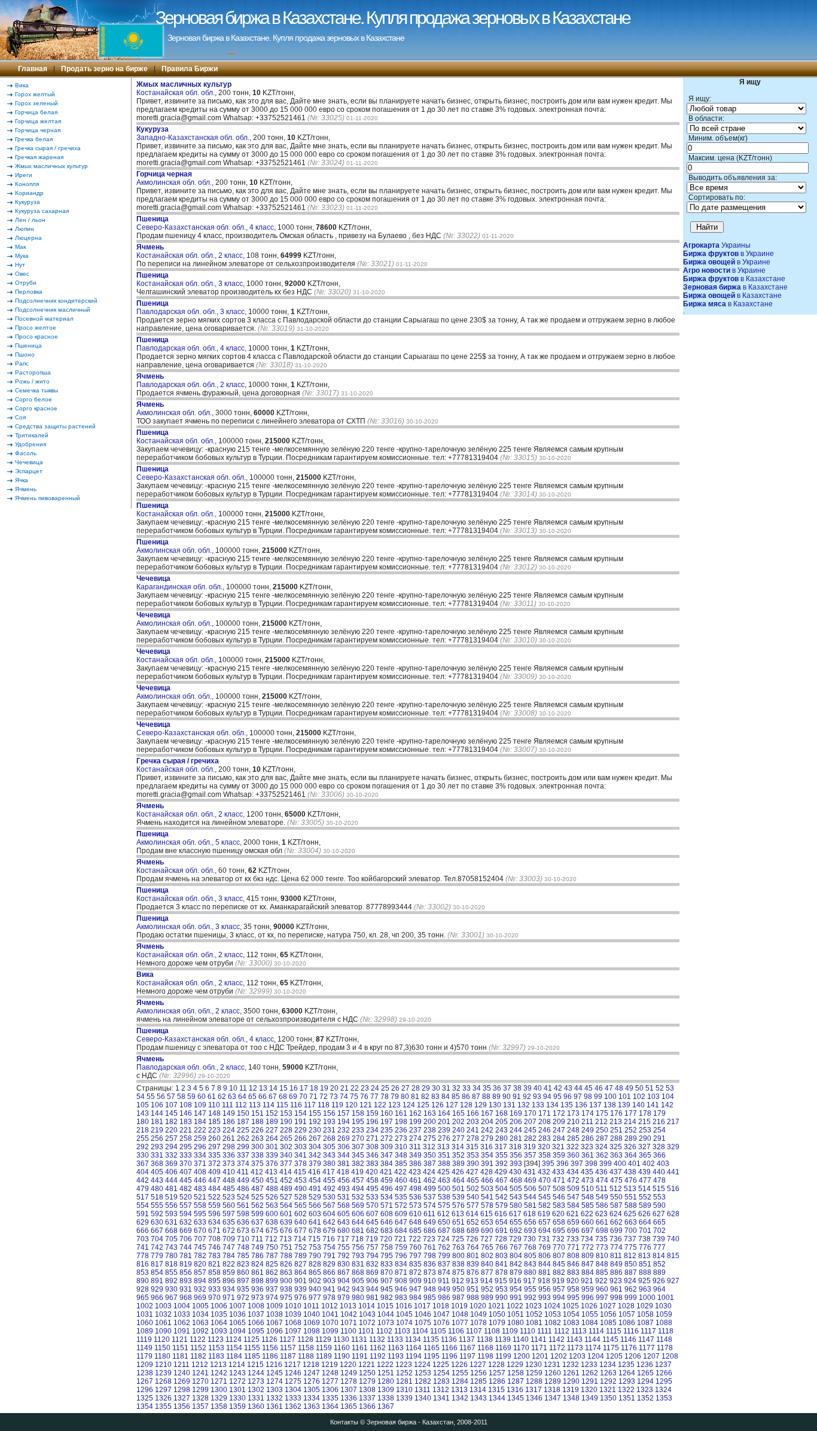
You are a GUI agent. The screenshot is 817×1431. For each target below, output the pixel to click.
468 (516, 1180)
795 (386, 1256)
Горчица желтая (38, 121)
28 (415, 1088)
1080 (515, 1323)
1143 (574, 1339)
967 (171, 1297)
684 (401, 1230)
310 (401, 1147)
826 (286, 1264)
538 (444, 1197)
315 (472, 1147)
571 (386, 1205)
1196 (449, 1356)
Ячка (21, 480)
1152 (198, 1348)
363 (616, 1155)
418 (343, 1172)
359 (559, 1155)
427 (472, 1172)
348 (401, 1155)
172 (559, 1113)
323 (587, 1147)
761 (429, 1247)
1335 (330, 1398)
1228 (496, 1364)
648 (415, 1222)
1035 (219, 1314)
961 (616, 1289)
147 (200, 1113)
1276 (311, 1381)
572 (401, 1205)
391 (487, 1163)
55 (151, 1096)
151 (257, 1113)
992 (530, 1297)
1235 (626, 1364)
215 (644, 1122)
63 (232, 1096)
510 (587, 1189)
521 (200, 1197)
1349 (589, 1398)
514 (644, 1189)
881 (544, 1272)
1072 (367, 1323)
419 (357, 1172)
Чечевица (29, 462)
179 (659, 1113)
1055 (589, 1314)
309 (386, 1147)
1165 (431, 1348)
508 (559, 1189)
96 (567, 1096)
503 (487, 1189)
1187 (288, 1356)
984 (415, 1297)
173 (573, 1113)
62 (222, 1096)
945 (386, 1289)
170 (530, 1113)
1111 (544, 1331)
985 (429, 1297)
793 (358, 1256)
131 (509, 1105)
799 (444, 1256)
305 (329, 1147)
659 (573, 1222)
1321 (607, 1390)
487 (257, 1189)
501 (458, 1189)
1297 (163, 1390)
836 (429, 1264)
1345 (515, 1398)
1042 (348, 1314)
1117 (648, 1331)
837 (444, 1264)
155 (315, 1113)
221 (185, 1130)
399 (605, 1163)
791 (329, 1256)
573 (415, 1205)
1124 (233, 1339)
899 (272, 1281)
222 (200, 1130)
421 (386, 1172)
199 (415, 1122)
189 (272, 1122)
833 (386, 1264)
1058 (645, 1314)
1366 (367, 1406)
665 (659, 1222)
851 (645, 1264)
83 (435, 1096)
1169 (503, 1348)
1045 (404, 1314)
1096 (274, 1331)
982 (386, 1297)
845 (559, 1264)
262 (243, 1138)
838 (458, 1264)
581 (530, 1205)
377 (286, 1163)
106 (157, 1105)
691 (501, 1230)
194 (343, 1122)
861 (257, 1272)
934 (228, 1289)
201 (444, 1122)
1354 (144, 1406)
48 (619, 1088)
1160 (342, 1348)
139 (624, 1105)
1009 (274, 1306)
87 (476, 1096)
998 (616, 1297)
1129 (323, 1339)
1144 (592, 1339)
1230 (533, 1364)
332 (171, 1155)
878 (501, 1272)
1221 (366, 1364)
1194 (414, 1356)
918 (544, 1281)
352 (458, 1155)
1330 (237, 1398)
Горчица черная (37, 130)
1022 (515, 1306)
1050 (497, 1314)
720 (386, 1239)
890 (142, 1281)
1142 (556, 1339)
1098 (311, 1331)
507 (544, 1189)
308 (372, 1147)
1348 (571, 1398)
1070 (330, 1323)
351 (444, 1155)
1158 (306, 1348)
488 (272, 1189)
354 (487, 1155)
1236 (644, 1364)
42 (558, 1088)
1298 (181, 1390)
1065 (237, 1323)
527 (286, 1197)
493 (343, 1189)
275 (429, 1138)
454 (315, 1180)
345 (358, 1155)
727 (486, 1239)
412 (257, 1172)
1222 (385, 1364)
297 (214, 1147)
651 (458, 1222)
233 (358, 1130)
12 (253, 1088)
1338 (385, 1398)
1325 (144, 1398)
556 (171, 1205)
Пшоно (25, 354)
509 (573, 1189)
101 (624, 1096)
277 (458, 1138)
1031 (144, 1314)
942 (343, 1289)
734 (587, 1239)
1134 (413, 1339)
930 (171, 1289)
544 (530, 1197)
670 (200, 1230)
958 (573, 1289)
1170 (521, 1348)
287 (602, 1138)
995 (573, 1297)
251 (616, 1130)
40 (538, 1088)
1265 (645, 1373)
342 (315, 1155)
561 (243, 1205)
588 (630, 1205)
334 (200, 1155)
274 (415, 1138)
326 (630, 1147)
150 (243, 1113)
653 (487, 1222)
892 (171, 1281)
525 (257, 1197)
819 (185, 1264)
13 (263, 1088)
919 (558, 1281)
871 (401, 1272)
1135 (431, 1339)
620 (558, 1214)
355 (501, 1155)
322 (572, 1147)
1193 (396, 1356)
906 (372, 1281)
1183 (216, 1356)
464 (458, 1180)
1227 (478, 1364)
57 (171, 1096)
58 (181, 1096)
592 (157, 1214)
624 (615, 1214)
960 (602, 1289)
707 (200, 1239)
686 (429, 1230)
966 (157, 1297)
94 (547, 1096)
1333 (293, 1398)
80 (405, 1096)
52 (660, 1088)
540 (473, 1197)
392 (501, 1163)
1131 (359, 1339)
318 (515, 1147)
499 (429, 1189)
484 (214, 1189)
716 (328, 1239)
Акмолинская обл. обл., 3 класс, (189, 922)
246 (544, 1130)
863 (286, 1272)
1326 (163, 1398)
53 (670, 1088)
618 (529, 1214)
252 (630, 1130)
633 (200, 1222)
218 (142, 1130)
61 (212, 1096)
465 (473, 1180)
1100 (348, 1331)
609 (401, 1214)
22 (354, 1088)
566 (315, 1205)
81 (415, 1096)
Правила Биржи (189, 69)
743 (171, 1247)
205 (501, 1122)
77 (374, 1096)
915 (501, 1281)
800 (458, 1256)
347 (386, 1155)
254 (659, 1130)
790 (315, 1256)
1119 (144, 1339)
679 (329, 1230)
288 (616, 1138)
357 (530, 1155)
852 (659, 1264)
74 (344, 1096)
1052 (534, 1314)
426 (458, 1172)
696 (573, 1230)
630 (157, 1222)
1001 (665, 1297)
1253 (422, 1373)
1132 (377, 1339)
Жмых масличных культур (51, 166)
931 (185, 1289)
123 (394, 1105)
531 (343, 1197)
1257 (497, 1373)
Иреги (23, 175)
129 (480, 1105)
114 (269, 1105)
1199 (503, 1356)
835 (415, 1264)
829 (329, 1264)
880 (530, 1272)
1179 (144, 1356)
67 (273, 1096)
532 (358, 1197)
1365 (348, 1406)
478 (659, 1180)
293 (157, 1147)
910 (429, 1281)
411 (243, 1172)
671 (214, 1230)
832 (372, 1264)
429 (501, 1172)
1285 (478, 1381)
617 (515, 1214)
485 (228, 1189)
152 (272, 1113)
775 (630, 1247)
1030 (663, 1306)
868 (358, 1272)
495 (372, 1189)
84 (445, 1096)
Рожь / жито (32, 381)
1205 (614, 1356)
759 (401, 1247)
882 (559, 1272)
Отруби (25, 282)
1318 (552, 1390)
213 (615, 1122)
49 (629, 1088)
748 (243, 1247)
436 (601, 1172)
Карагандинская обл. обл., (181, 582)
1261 (571, 1373)
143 (142, 1113)
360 (573, 1155)
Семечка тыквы (36, 390)
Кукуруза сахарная (42, 211)
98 (588, 1096)
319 (529, 1147)
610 (415, 1214)
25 (385, 1088)
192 (315, 1122)
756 (358, 1247)
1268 (163, 1381)
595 (200, 1214)
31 (446, 1088)
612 (443, 1214)
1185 (252, 1356)
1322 (626, 1390)
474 (602, 1180)
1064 (219, 1323)
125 (423, 1105)
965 (142, 1297)
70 (303, 1096)
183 (185, 1122)
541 (487, 1197)
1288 (534, 1381)
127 (452, 1105)
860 (243, 1272)
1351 (626, 1398)
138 (609, 1105)
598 (243, 1214)
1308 (367, 1390)
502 (473, 1189)
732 (558, 1239)
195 (358, 1122)
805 (530, 1256)
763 (458, 1247)
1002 (144, 1306)
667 (157, 1230)
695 (559, 1230)
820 (200, 1264)
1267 (144, 1381)
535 (401, 1197)
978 (329, 1297)
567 (329, 1205)
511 (602, 1189)
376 (272, 1163)
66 (262, 1096)
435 (587, 1172)
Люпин (24, 229)
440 (659, 1172)
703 (142, 1239)
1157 (288, 1348)
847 (587, 1264)
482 (185, 1189)
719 (371, 1239)
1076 (441, 1323)
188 (257, 1122)
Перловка (28, 291)
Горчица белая (36, 112)
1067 (274, 1323)
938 (286, 1289)
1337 (367, 1398)
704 (157, 1239)
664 (645, 1222)
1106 (456, 1331)
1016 (403, 1306)
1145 (610, 1339)
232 (343, 1130)
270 (358, 1138)
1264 (626, 1373)
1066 (256, 1323)
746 (214, 1247)
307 (358, 1147)
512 (615, 1189)
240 (458, 1130)
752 (300, 1247)
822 (228, 1264)
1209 (144, 1364)
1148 (664, 1339)
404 (142, 1172)
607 (372, 1214)
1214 (236, 1364)
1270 (200, 1381)
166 (473, 1113)
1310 (404, 1390)
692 (516, 1230)
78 (384, 1096)
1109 (510, 1331)
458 (372, 1180)
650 (444, 1222)
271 (372, 1138)
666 (142, 1230)
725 (458, 1239)
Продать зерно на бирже (104, 69)
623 (601, 1214)
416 (314, 1172)
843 (530, 1264)
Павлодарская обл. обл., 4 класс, (192, 344)
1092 (200, 1331)
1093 (219, 1331)
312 (429, 1147)
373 (228, 1163)
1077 (460, 1323)
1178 (665, 1348)
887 (630, 1272)
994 (559, 1297)
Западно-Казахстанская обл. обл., (194, 133)
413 (271, 1172)
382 (358, 1163)
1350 (608, 1398)
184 (200, 1122)
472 (573, 1180)
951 (473, 1289)
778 (142, 1256)
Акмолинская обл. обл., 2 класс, (189, 1006)
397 (577, 1163)
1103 (402, 1331)
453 (300, 1180)
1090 (163, 1331)
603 (315, 1214)
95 (557, 1096)
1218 (311, 1364)
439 (644, 1172)
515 (659, 1189)
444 (171, 1180)
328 (659, 1147)
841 (501, 1264)
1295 (664, 1381)
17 (304, 1088)
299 (243, 1147)
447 (214, 1180)
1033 (181, 1314)
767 (516, 1247)
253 (645, 1130)
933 (214, 1289)
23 (365, 1088)
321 (558, 1147)
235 (386, 1130)
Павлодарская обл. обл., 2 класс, (192, 380)
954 (516, 1289)
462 (429, 1180)
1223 (403, 1364)
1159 (324, 1348)
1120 (162, 1339)
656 (530, 1222)
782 (200, 1256)
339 (272, 1155)
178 (645, 1113)
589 (645, 1205)
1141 (539, 1339)
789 (300, 1256)
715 (314, 1239)
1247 (311, 1373)
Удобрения (30, 444)
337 (243, 1155)
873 (429, 1272)
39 (527, 1088)
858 (214, 1272)
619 (544, 1214)
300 (257, 1147)
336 (228, 1155)
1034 (200, 1314)
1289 (552, 1381)
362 (602, 1155)
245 (530, 1130)
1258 (515, 1373)
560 (228, 1205)
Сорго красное (36, 408)
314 (458, 1147)
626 (644, 1214)
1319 (570, 1390)
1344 (497, 1398)
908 (401, 1281)
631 (171, 1222)
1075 (422, 1323)
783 (214, 1256)
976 (300, 1297)
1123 (216, 1339)
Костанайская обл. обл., (183, 88)
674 (257, 1230)
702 (659, 1230)
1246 (293, 1373)
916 (515, 1281)
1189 (324, 1356)
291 (659, 1138)
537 (429, 1197)
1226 (459, 1364)
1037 (256, 1314)
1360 (256, 1406)
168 (501, 1113)
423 (414, 1172)
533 (372, 1197)
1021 (496, 1306)
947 (415, 1289)
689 (473, 1230)
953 (501, 1289)
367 (142, 1163)
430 (515, 1172)
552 (645, 1197)
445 (185, 1180)
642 (329, 1222)
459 (386, 1180)
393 (516, 1163)
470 (544, 1180)
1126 (269, 1339)
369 (171, 1163)
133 (538, 1105)
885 (602, 1272)
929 (157, 1289)
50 (639, 1088)
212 (601, 1122)
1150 (162, 1348)
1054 (571, 1314)
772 (587, 1247)
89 (496, 1096)
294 (171, 1147)
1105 (438, 1331)
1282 (422, 1381)
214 (630, 1122)
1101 (366, 1331)
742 (157, 1247)
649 (429, 1222)
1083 (571, 1323)
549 (602, 1197)
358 (544, 1155)
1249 (348, 1373)
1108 (492, 1331)
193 (329, 1122)
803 (501, 1256)
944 (372, 1289)
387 (429, 1163)
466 (487, 1180)
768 (530, 1247)
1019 (459, 1306)
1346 (534, 1398)
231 (329, 1130)
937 (272, 1289)
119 (337, 1105)
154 (300, 1113)
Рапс (22, 363)
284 (559, 1138)
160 (386, 1113)
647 (401, 1222)
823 (243, 1264)
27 (405, 1088)
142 (667, 1105)
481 (171, 1189)
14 (273, 1088)
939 (300, 1289)
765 (487, 1247)
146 (185, 1113)
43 (568, 1088)
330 (142, 1155)
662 (616, 1222)
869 (372, 1272)
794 (372, 1256)
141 (653, 1105)
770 (559, 1247)
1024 (552, 1306)
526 (272, 1197)
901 (300, 1281)
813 (644, 1256)
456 (343, 1180)
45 (588, 1088)
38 (517, 1088)
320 (544, 1147)
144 (157, 1113)
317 (501, 1147)
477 (645, 1180)
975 (286, 1297)
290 (645, 1138)
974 (272, 1297)
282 (530, 1138)
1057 (626, 1314)
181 (157, 1122)
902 (315, 1281)
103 (653, 1096)
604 (329, 1214)
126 (437, 1105)
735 (601, 1239)
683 (386, 1230)
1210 (163, 1364)
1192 (378, 1356)
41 (548, 1088)
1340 (422, 1398)
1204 (595, 1356)
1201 (540, 1356)
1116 (631, 1331)
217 (673, 1122)
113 (255, 1105)
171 (544, 1113)
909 (415, 1281)
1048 (460, 1314)
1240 (181, 1373)
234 (372, 1130)
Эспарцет (28, 471)
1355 (163, 1406)
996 (587, 1297)
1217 (292, 1364)
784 (228, 1256)
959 (587, 1289)
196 (372, 1122)
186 (228, 1122)
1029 (644, 1306)
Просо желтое (35, 327)
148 (214, 1113)
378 (300, 1163)
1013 (348, 1306)
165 (458, 1113)
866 (329, 1272)
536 (415, 1197)
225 (243, 1130)
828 (315, 1264)
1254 (441, 1373)
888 (645, 1272)
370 (185, 1163)
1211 (181, 1364)
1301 (237, 1390)
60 (201, 1096)
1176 (629, 1348)
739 (659, 1239)
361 (587, 1155)
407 (185, 1172)
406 (171, 1172)
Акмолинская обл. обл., (175, 178)
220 (171, 1130)
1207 (651, 1356)
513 (630, 1189)
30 (436, 1088)
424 (429, 1172)
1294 (645, 1381)
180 (142, 1122)
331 (157, 1155)
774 (616, 1247)
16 (293, 1088)
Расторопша (33, 372)
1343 (478, 1398)
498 (415, 1189)
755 (343, 1247)
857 (200, 1272)
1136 (449, 1339)
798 (429, 1256)
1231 (552, 1364)
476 (630, 1180)
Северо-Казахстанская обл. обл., (192, 473)
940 (315, 1289)
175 (602, 1113)
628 (673, 1214)
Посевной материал (44, 318)
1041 (330, 1314)
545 (544, 1197)
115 (282, 1105)
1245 (274, 1373)
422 (400, 1172)
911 (444, 1281)
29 (426, 1088)
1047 (441, 1314)
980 (358, 1297)
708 (214, 1239)
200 (429, 1122)
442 (142, 1180)
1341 (441, 1398)
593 (171, 1214)
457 (358, 1180)
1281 (404, 1381)
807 (559, 1256)
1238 (144, 1373)
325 (615, 1147)
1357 (200, 1406)
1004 (181, 1306)
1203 (577, 1356)
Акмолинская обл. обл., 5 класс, (189, 838)
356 (516, 1155)
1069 (311, 1323)
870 (386, 1272)
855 (171, 1272)
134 (552, 1105)
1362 (293, 1406)
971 (228, 1297)
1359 (237, 1406)
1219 (329, 1364)
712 (271, 1239)
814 (659, 1256)
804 (516, 1256)
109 (200, 1105)
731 (544, 1239)
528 (300, 1197)
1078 (478, 1323)
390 (473, 1163)
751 (286, 1247)
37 (507, 1088)
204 (487, 1122)
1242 (219, 1373)
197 (386, 1122)
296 (200, 1147)
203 (473, 1122)
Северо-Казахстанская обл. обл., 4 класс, (207, 223)
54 (140, 1096)
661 (602, 1222)
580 (516, 1205)
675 (272, 1230)
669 (185, 1230)
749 (257, 1247)
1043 (367, 1314)
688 (458, 1230)
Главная (32, 69)
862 (272, 1272)
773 (602, 1247)
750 (272, 1247)
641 (315, 1222)
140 (638, 1105)
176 (616, 1113)
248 (573, 1130)
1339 (404, 1398)
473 (587, 1180)
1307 (348, 1390)
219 (157, 1130)
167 (487, 1113)
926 (659, 1281)
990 (501, 1297)
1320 (589, 1390)
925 (644, 1281)
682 (372, 1230)
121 (365, 1105)
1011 (311, 1306)
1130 (341, 1339)
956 (544, 1289)
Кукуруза (27, 202)
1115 (613, 1331)
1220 (348, 1364)
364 (630, 1155)
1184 (234, 1356)
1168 (485, 1348)
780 (171, 1256)
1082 (552, 1323)
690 (487, 1230)
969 (200, 1297)
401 (634, 1163)
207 (530, 1122)
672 (228, 1230)
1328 (200, 1398)
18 (314, 1088)
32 (456, 1088)
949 (444, 1289)
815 (673, 1256)
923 (615, 1281)
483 (200, 1189)
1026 (589, 1306)
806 (544, 1256)
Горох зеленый (36, 103)
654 (501, 1222)
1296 (144, 1390)
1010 (293, 1306)
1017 (422, 1306)
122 (380, 1105)
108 (185, 1105)
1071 (348, 1323)
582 (544, 1205)
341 (300, 1155)
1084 (589, 1323)
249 (587, 1130)
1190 (342, 1356)
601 (286, 1214)
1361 (274, 1406)
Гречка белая (34, 139)
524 (243, 1197)
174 (587, 1113)
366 (659, 1155)
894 (200, 1281)
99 (598, 1096)
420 (371, 1172)
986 (444, 1297)
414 (285, 1172)
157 (343, 1113)
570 (372, 1205)
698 (602, 1230)
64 (242, 1096)
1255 (460, 1373)
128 (466, 1105)
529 (315, 1197)
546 (559, 1197)
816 (142, 1264)
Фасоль (25, 453)
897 (243, 1281)
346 (372, 1155)
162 (415, 1113)
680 (343, 1230)
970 (214, 1297)
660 (587, 1222)
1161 (360, 1348)
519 (171, 1197)
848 (602, 1264)
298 (228, 1147)
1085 (608, 1323)
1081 (534, 1323)
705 (171, 1239)
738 (644, 1239)
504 (501, 1189)
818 (171, 1264)
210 (573, 1122)
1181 (180, 1356)
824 (257, 1264)
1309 (385, 1390)
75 (354, 1096)
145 (171, 1113)
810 (602, 1256)
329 (673, 1147)
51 (649, 1088)
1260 (552, 1373)
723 (429, 1239)
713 (285, 1239)
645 (372, 1222)
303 (300, 1147)
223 (214, 1130)
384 (386, 1163)
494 (358, 1189)
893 (185, 1281)
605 (343, 1214)
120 (351, 1105)
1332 (274, 1398)
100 (610, 1096)
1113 (579, 1331)
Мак (20, 246)
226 (257, 1130)
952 (487, 1289)
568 (343, 1205)
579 (501, 1205)
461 (415, 1180)
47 (609, 1088)
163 (429, 1113)
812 (630, 1256)
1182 (198, 1356)
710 (243, 1239)
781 (185, 1256)
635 (228, 1222)
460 (401, 1180)
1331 (256, 1398)
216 (659, 1122)
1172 (557, 1348)
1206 (632, 1356)
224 (228, 1130)
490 (300, 1189)
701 (645, 1230)
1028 (626, 1306)
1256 (478, 1373)
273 (401, 1138)
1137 (467, 1339)
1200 (521, 1356)
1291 (589, 1381)
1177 (647, 1348)
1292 (608, 1381)
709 (228, 1239)
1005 (200, 1306)
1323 (644, 1390)
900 (286, 1281)
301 (272, 1147)
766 (501, 1247)
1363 (311, 1406)
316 (486, 1147)
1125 (251, 1339)
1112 (561, 1331)
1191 (360, 1356)
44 (578, 1088)
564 (286, 1205)
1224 (422, 1364)
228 (286, 1130)
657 (544, 1222)
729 (515, 1239)
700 (630, 1230)
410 (228, 1172)
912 (458, 1281)
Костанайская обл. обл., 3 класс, (191, 279)
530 (329, 1197)
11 (243, 1088)
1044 (385, 1314)
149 (228, 1113)
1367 (385, 1406)
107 (171, 1105)
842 (516, 1264)
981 (372, 1297)
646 (386, 1222)
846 (573, 1264)
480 (157, 1189)
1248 (330, 1373)
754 (329, 1247)
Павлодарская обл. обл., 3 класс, (192, 307)
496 (386, 1189)
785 (243, 1256)
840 (487, 1264)
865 (315, 1272)
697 (587, 1230)
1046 (422, 1314)
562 (257, 1205)
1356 (181, 1406)
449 (243, 1180)
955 (530, 1289)
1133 (395, 1339)
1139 (503, 1339)
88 (486, 1096)
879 (516, 1272)
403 (663, 1163)
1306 (330, 1390)
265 (286, 1138)
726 (472, 1239)
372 (214, 1163)
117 (310, 1105)
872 (415, 1272)
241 (473, 1130)
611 (429, 1214)
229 (300, 1130)
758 (386, 1247)
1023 (533, 1306)
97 (578, 1096)
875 (458, 1272)
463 (444, 1180)
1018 (440, 1306)
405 (157, 1172)
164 (444, 1113)
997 (602, 1297)
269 (343, 1138)
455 (329, 1180)
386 (415, 1163)
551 (630, 1197)
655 (516, 1222)
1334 (311, 1398)
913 (472, 1281)
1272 (237, 1381)
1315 (496, 1390)
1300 (219, 1390)
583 (559, 1205)
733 (572, 1239)
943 (358, 1289)
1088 (664, 1323)
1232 (570, 1364)
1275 (293, 1381)
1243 (237, 1373)
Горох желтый (35, 94)
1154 (234, 1348)
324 (601, 1147)
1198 (485, 1356)
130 (495, 1105)
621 (572, 1214)
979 (343, 1297)
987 (458, 1297)
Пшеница (28, 345)
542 (501, 1197)
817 (157, 1264)
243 (501, 1130)
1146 (628, 1339)
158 (358, 1113)
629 (142, 1222)
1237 (663, 1364)
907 (386, 1281)
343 (329, 1155)
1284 (460, 1381)
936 (257, 1289)
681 (358, 1230)
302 (286, 1147)
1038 (274, 1314)
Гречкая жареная (39, 157)
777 (659, 1247)
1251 (385, 1373)
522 (214, 1197)
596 (214, 1214)
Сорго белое (33, 399)
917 (529, 1281)
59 (191, 1096)
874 (444, 1272)
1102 (384, 1331)
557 (185, 1205)
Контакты (344, 1422)
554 (142, 1205)
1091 (181, 1331)
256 (157, 1138)
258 (185, 1138)
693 (530, 1230)
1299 (200, 1390)
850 (630, 1264)
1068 (293, 1323)
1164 (414, 1348)
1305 (311, 1390)
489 (286, 1189)
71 (313, 1096)
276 (444, 1138)
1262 (589, 1373)
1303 (274, 1390)
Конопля (27, 184)
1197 (467, 1356)
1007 (237, 1306)
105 (142, 1105)
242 (487, 1130)
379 (315, 1163)
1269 (181, 1381)
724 (443, 1239)
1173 (575, 1348)
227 (272, 1130)
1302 (256, 1390)
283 (544, 1138)
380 (329, 1163)
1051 (515, 1314)
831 (358, 1264)
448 (228, 1180)
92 (527, 1096)
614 (472, 1214)
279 (487, 1138)
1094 (237, 1331)
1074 (404, 1323)
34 (476, 1088)
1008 (256, 1306)
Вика (22, 85)
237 (415, 1130)
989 (487, 1297)
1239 (163, 1373)
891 (157, 1281)
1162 (378, 1348)
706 (185, 1239)
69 (293, 1096)
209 (559, 1122)
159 (372, 1113)
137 (595, 1105)
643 (343, 1222)
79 (395, 1096)
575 (444, 1205)
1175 (611, 1348)
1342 (460, 1398)
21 (344, 1088)
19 (324, 1088)
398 (591, 1163)
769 (544, 1247)
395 (548, 1163)
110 (214, 1105)
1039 (293, 1314)
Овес (22, 273)
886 (616, 1272)
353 (473, 1155)
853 (142, 1272)
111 (227, 1105)
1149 (144, 1348)
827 (300, 1264)
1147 (646, 1339)
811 (616, 1256)
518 (157, 1197)
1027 (607, 1306)
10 (233, 1088)
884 (587, 1272)
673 (243, 1230)
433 (558, 1172)
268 (329, 1138)
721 (400, 1239)
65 (252, 1096)
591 (142, 1214)
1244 (256, 1373)
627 (659, 1214)
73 (334, 1096)
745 (200, 1247)
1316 (515, 1390)
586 (602, 1205)
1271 (219, 1381)
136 (581, 1105)
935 (243, 1289)
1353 (664, 1398)
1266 (664, 1373)
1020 (478, 1306)
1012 (329, 1306)
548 (587, 1197)
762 (444, 1247)
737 (630, 1239)
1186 (270, 1356)
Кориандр (29, 193)
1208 (669, 1356)
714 (300, 1239)
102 (639, 1096)
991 (516, 1297)
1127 (287, 1339)
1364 (330, 1406)
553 (659, 1197)
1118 (665, 1331)
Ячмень (25, 489)
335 (214, 1155)
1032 (163, 1314)
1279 (367, 1381)
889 (659, 1272)
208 (544, 1122)
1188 (306, 1356)
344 (343, 1155)
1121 (180, 1339)
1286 (497, 1381)
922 (601, 1281)
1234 (607, 1364)
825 (272, 1264)
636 (243, 1222)
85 (456, 1096)
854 (157, 1272)
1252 (404, 1373)
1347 (552, 1398)
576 (458, 1205)
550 (616, 1197)
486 (243, 1189)
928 (142, 1289)
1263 (608, 1373)
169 (516, 1113)
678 (315, 1230)
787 (272, 1256)
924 (630, 1281)
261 (228, 1138)
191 (300, 1122)
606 (358, 1214)
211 (587, 1122)
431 (529, 1172)
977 (315, 1297)
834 (401, 1264)
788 (286, 1256)
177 (630, 1113)
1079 (497, 1323)
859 (228, 1272)
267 (315, 1138)
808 (573, 1256)
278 (473, 1138)
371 (200, 1163)
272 (386, 1138)
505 (516, 1189)
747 (228, 1247)
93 (537, 1096)
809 (587, 1256)
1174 (593, 1348)
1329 (219, 1398)
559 (214, 1205)
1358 (219, 1406)
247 (559, 1130)
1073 (385, 1323)
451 (272, 1180)
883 (573, 1272)
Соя (20, 417)
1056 (608, 1314)
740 (673, 1239)
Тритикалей (31, 435)
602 (300, 1214)
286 (587, 1138)
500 (444, 1189)
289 (630, 1138)
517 (142, 1197)
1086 (626, 1323)
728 (501, 1239)
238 (429, 1130)
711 (257, 1239)
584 (573, 1205)
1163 (396, 1348)
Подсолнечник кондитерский (56, 300)
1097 (293, 1331)
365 (645, 1155)
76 (364, 1096)
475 (616, 1180)
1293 (626, 1381)
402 (648, 1163)
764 (473, 1247)
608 (386, 1214)
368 (157, 1163)
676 (286, 1230)
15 (283, 1088)
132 (523, 1105)
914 (486, 1281)
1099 (330, 1331)
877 (487, 1272)
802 (487, 1256)
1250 (367, 1373)
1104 (420, 1331)
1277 (330, 1381)
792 (343, 1256)
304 (315, 1147)
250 (602, 1130)
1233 (589, 1364)
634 (214, 1222)
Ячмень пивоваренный (47, 498)
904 (343, 1281)
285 (573, 1138)
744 (185, 1247)
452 (286, 1180)
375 (257, 1163)
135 (566, 1105)
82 (425, 1096)
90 (506, 1096)
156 (329, 1113)
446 (200, 1180)
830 (343, 1264)
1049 (478, 1314)
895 (214, 1281)
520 (185, 1197)
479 (142, 1189)
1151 (180, 1348)
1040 (311, 1314)
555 (157, 1205)
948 (429, 1289)
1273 (256, 1381)
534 (386, 1197)
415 (300, 1172)
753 (315, 1247)
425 (443, 1172)
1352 (645, 1398)
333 (185, 1155)
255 (142, 1138)
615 (486, 1214)
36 (497, 1088)
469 (530, 1180)
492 (329, 1189)
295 (185, 1147)
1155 (252, 1348)
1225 (440, 1364)
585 (587, 1205)
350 (429, 1155)
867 (343, 1272)
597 (228, 1214)
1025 (570, 1306)
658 (559, 1222)
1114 (596, 1331)
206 (516, 1122)
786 (257, 1256)
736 (615, 1239)
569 (358, 1205)
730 (529, 1239)
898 (257, 1281)
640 (300, 1222)
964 (659, 1289)
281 (516, 1138)
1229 (515, 1364)
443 (157, 1180)
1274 (274, 1381)
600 (272, 1214)
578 (487, 1205)
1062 (181, 1323)
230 (315, 1130)
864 (300, 1272)
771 (573, 1247)
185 (214, 1122)
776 (645, 1247)
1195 (431, 1356)
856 (185, 1272)
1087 (645, 1323)
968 (185, 1297)
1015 (385, 1306)
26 (395, 1088)
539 (458, 1197)
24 (375, 1088)
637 (257, 1222)
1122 (198, 1339)
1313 (459, 1390)
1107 (474, 1331)
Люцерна (28, 238)
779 (157, 1256)
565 (300, 1205)
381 (343, 1163)
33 (466, 1088)
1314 (478, 1390)
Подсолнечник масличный (52, 309)
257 (171, 1138)
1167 (467, 1348)
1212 (199, 1364)
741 (142, 1247)
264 (272, 1138)
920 (572, 1281)
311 (415, 1147)
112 (241, 1105)
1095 (256, 1331)
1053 (552, 1314)
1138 (485, 1339)
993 (544, 1297)
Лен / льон (30, 220)
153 (286, 1113)
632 (185, 1222)
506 (530, 1189)
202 (458, 1122)
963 (645, 1289)
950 (458, 1289)
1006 (219, 1306)
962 (630, 1289)
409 (214, 1172)
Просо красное (36, 336)
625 (630, 1214)
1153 (216, 1348)
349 (415, 1155)
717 (343, 1239)
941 (329, 1289)
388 (444, 1163)
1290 (571, 1381)
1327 (181, 1398)
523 (228, 1197)
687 (444, 1230)
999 (630, 1297)
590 (659, 1205)
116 (296, 1105)
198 (401, 1122)
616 (501, 1214)
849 (616, 1264)
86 (466, 1096)
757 (372, 1247)
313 (443, 1147)
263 (257, 1138)
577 (473, 1205)
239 (444, 1130)
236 (401, 1130)
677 (300, 1230)
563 (272, 1205)
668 (171, 1230)
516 (673, 1189)
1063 (200, 1323)
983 (401, 1297)
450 (257, 1180)
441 (673, 1172)
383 (372, 1163)
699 (616, 1230)
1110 (527, 1331)
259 (200, 1138)
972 (243, 1297)
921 (587, 1281)
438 (630, 1172)
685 (415, 1230)
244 (516, 1130)
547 (573, 1197)
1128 (305, 1339)
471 (559, 1180)
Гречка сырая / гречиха (48, 148)
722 (414, 1239)
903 (329, 1281)
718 (357, 1239)
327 (644, 1147)
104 (667, 1096)
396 (562, 1163)
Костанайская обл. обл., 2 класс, (191, 251)
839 (473, 1264)
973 (257, 1297)
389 (458, 1163)
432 (544, 1172)
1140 (521, 1339)
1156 (270, 1348)
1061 (163, 1323)
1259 (534, 1373)
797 (415, 1256)
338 (257, 1155)
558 (200, 1205)
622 (587, 1214)
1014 (366, 1306)
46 (599, 1088)
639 (286, 1222)
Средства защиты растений (55, 426)
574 (429, 1205)
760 (415, 1247)
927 (673, 1281)
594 (185, 1214)
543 (516, 1197)
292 (142, 1147)
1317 (533, 1390)
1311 (422, 1390)
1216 (274, 1364)
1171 (539, 1348)
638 (272, 1222)
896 (228, 1281)
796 (401, 1256)
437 (615, 1172)
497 (401, 1189)
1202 (558, 1356)
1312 (440, 1390)
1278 (348, 1381)
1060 (144, 1323)
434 (572, 1172)
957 (559, 1289)
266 (300, 1138)
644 (358, 1222)
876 (473, 1272)
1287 (515, 1381)
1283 (441, 1381)
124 (409, 1105)
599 (257, 1214)
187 (243, 1122)
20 (334, 1088)
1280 (385, 1381)
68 (283, 1096)
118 (324, 1105)
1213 (218, 1364)
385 (401, 1163)
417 (328, 1172)
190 (286, 1122)
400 (620, 1163)
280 (501, 1138)
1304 (293, 1390)
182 (171, 1122)
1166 (449, 1348)
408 (200, 1172)
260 (214, 1138)
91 (517, 1096)
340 (286, 1155)
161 (401, 1113)
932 (200, 1289)
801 (473, 1256)
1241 (200, 1373)
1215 (255, 1364)
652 (473, 1222)
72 (323, 1096)
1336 (348, 1398)
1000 (647, 1297)
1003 (163, 1306)
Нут (20, 264)
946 (401, 1289)
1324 (663, 1390)
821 (214, 1264)
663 (630, 1222)
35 (487, 1088)
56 (161, 1096)
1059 (664, 1314)
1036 (237, 1314)
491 (315, 1189)
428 (486, 1172)
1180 (162, 1356)
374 (243, 1163)
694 (544, 1230)
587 (616, 1205)
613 (458, 1214)
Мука (22, 255)
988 (473, 1297)
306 (343, 1147)
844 (544, 1264)
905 (358, 1281)
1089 (144, 1331)
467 (501, 1180)
